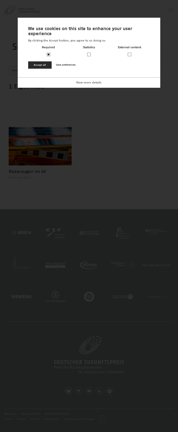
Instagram (79, 391)
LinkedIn (99, 391)
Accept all (40, 65)
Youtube (89, 391)
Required (48, 47)
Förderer (155, 297)
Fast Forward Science (57, 414)
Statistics (89, 47)
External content (129, 47)
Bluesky (68, 391)
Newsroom (11, 414)
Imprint (34, 419)
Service (9, 419)
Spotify (109, 391)
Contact (21, 419)
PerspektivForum (31, 414)
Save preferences (65, 65)
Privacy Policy (51, 419)
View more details (89, 82)
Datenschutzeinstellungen (79, 419)
